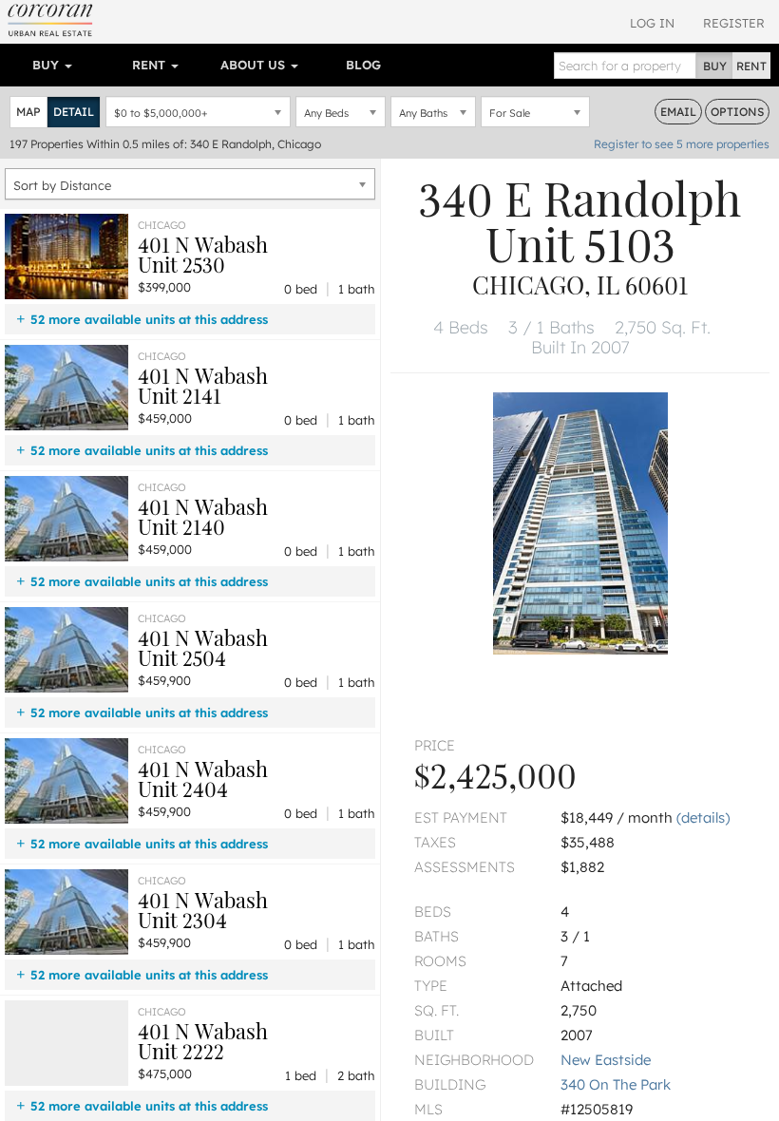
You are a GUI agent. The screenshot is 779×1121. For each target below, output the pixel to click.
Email (678, 111)
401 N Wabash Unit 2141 (203, 385)
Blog (363, 64)
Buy (47, 64)
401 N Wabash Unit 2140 (203, 516)
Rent (150, 64)
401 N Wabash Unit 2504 (203, 647)
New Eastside (605, 1060)
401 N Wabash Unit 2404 (203, 778)
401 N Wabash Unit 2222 (203, 1040)
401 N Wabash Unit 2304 (203, 909)
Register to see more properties (682, 144)
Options (737, 111)
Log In (652, 22)
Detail (73, 111)
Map (28, 111)
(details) (703, 817)
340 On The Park (615, 1084)
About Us (254, 64)
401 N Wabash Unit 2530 (203, 254)
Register (734, 22)
